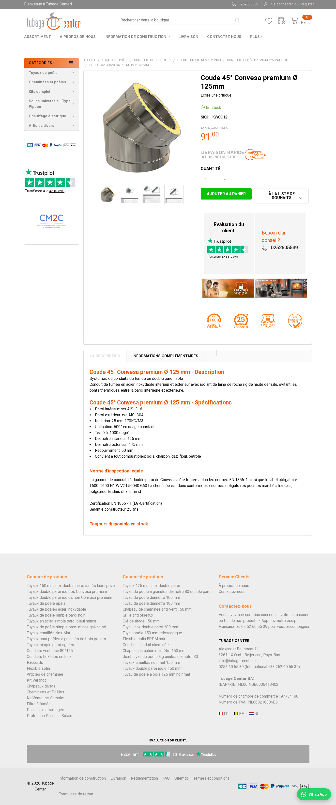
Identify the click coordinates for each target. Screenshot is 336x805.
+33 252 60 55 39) (284, 666)
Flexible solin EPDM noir (144, 639)
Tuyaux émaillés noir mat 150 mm (151, 662)
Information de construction (135, 36)
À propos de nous (78, 36)
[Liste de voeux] (271, 21)
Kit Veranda (36, 680)
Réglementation (144, 778)
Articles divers (41, 125)
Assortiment (37, 36)
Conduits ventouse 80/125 (50, 650)
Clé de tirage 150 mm (141, 621)
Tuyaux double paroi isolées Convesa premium (67, 591)
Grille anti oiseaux (138, 615)
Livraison (188, 36)
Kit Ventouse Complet (45, 698)
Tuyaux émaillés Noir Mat (48, 633)
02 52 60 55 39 (254, 626)
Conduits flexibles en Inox (49, 656)
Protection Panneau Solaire (50, 715)
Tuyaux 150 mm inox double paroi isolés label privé (71, 585)
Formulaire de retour (76, 794)
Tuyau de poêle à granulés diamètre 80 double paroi (167, 591)
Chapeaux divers (41, 686)
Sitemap (181, 778)
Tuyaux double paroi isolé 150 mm (152, 668)
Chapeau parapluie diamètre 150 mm (154, 650)
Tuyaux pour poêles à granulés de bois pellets (66, 639)
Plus (255, 36)
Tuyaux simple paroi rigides (50, 644)
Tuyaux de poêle (43, 72)
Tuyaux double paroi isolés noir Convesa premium (69, 597)
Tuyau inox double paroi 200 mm (150, 627)
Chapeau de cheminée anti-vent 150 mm (157, 609)
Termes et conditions (211, 778)
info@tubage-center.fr (237, 660)
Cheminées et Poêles (45, 692)
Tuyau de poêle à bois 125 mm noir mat (156, 674)
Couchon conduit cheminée (146, 644)
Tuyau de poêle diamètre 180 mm (151, 603)
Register (307, 4)
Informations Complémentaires (165, 356)
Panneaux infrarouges (45, 709)
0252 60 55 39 (231, 666)
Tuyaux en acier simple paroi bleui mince (61, 621)
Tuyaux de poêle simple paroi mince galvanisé (66, 627)
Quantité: (211, 168)
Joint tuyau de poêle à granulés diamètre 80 (160, 656)
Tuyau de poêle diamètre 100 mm (151, 597)
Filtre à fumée (39, 704)
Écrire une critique (216, 95)
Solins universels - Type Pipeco (50, 104)
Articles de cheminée (45, 674)
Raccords (35, 662)
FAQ (166, 778)
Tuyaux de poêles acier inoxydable (56, 609)
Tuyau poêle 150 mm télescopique (152, 633)
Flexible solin (38, 668)
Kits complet (39, 91)
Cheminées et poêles (47, 82)
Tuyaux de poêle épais (46, 603)
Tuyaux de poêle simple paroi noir (56, 615)
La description (105, 356)
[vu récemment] (284, 21)
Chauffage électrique (47, 116)
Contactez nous (224, 36)
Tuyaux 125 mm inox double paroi (151, 585)
